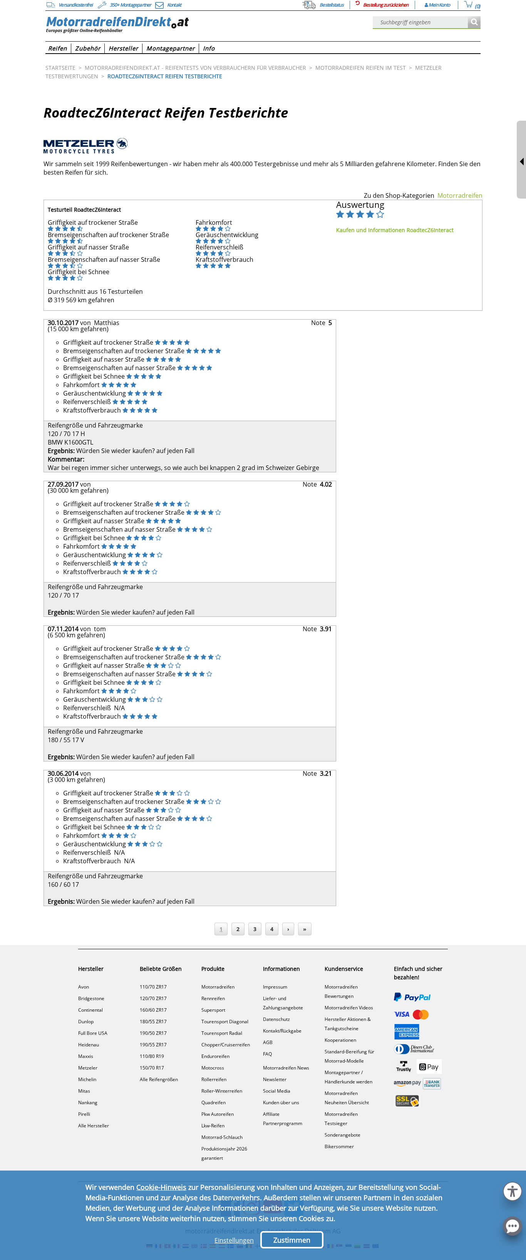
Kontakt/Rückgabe (282, 1031)
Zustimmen (291, 1240)
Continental (90, 1010)
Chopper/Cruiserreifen (225, 1044)
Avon (83, 987)
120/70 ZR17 (153, 998)
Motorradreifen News (286, 1068)
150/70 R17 (152, 1068)
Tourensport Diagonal (224, 1021)
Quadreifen (213, 1102)
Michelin (87, 1079)
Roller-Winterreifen (221, 1091)
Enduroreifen (215, 1056)
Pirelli (84, 1114)
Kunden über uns (281, 1102)
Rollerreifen (213, 1079)
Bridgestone (91, 998)
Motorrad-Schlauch (222, 1137)
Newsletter (274, 1079)
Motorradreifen (459, 195)
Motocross (212, 1068)
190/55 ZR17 (153, 1044)
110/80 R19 (152, 1056)
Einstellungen (234, 1240)
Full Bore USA (92, 1033)
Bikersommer (339, 1146)
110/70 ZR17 (153, 987)
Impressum (275, 987)
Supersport (213, 1010)
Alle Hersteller (93, 1125)
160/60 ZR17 (153, 1010)
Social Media (276, 1091)
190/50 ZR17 (153, 1033)
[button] (512, 1190)
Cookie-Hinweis (161, 1187)
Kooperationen (340, 1040)
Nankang (87, 1102)
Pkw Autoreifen (217, 1114)
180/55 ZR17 (153, 1021)
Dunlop (86, 1021)
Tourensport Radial (221, 1033)
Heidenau (88, 1044)
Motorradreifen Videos (349, 1007)
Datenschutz (276, 1019)
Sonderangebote (342, 1135)
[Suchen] (474, 22)
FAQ (267, 1054)
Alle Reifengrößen (159, 1079)
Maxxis (85, 1056)
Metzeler (87, 1068)
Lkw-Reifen (212, 1125)
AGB (268, 1042)
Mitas (84, 1091)
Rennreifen (213, 998)
